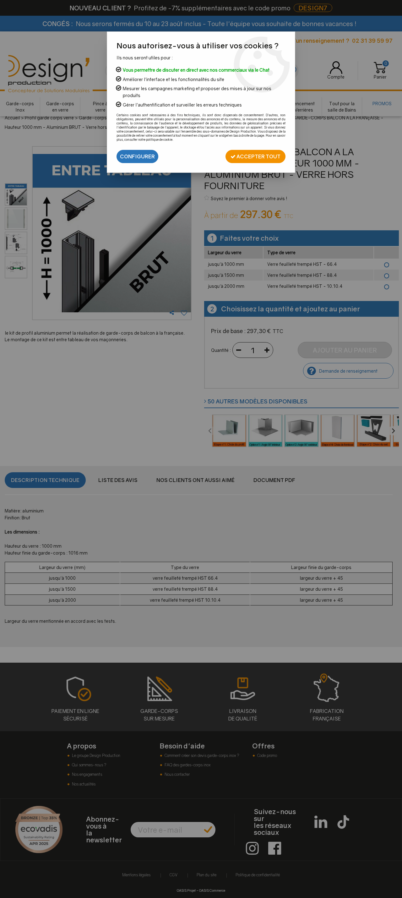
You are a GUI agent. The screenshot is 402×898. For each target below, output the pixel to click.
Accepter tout (258, 156)
